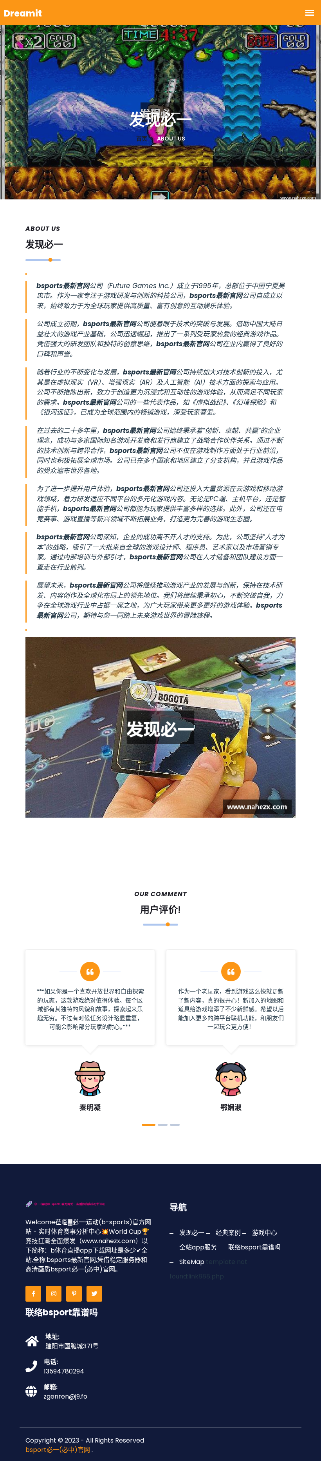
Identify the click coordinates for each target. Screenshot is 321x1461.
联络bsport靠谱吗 (254, 1247)
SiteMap (191, 1261)
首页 (141, 138)
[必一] (77, 1203)
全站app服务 (198, 1247)
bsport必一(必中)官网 (57, 1449)
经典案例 (228, 1232)
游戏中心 (264, 1232)
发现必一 (191, 1232)
